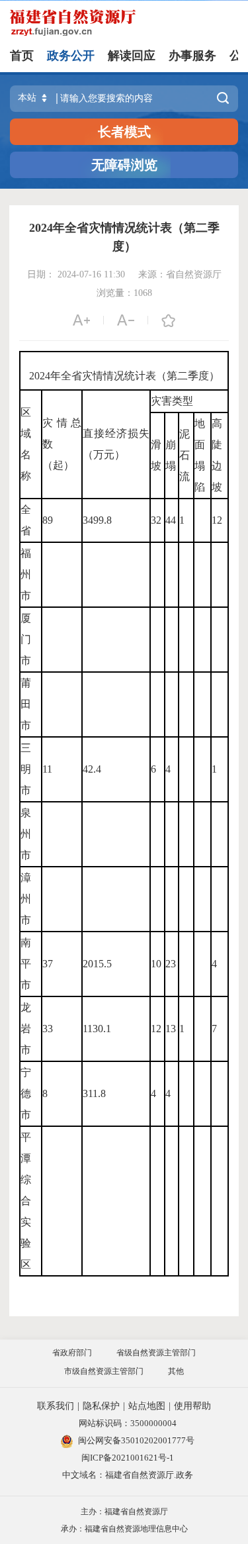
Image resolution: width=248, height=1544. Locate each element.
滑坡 (156, 455)
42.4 (92, 769)
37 (47, 963)
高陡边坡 (217, 455)
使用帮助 (192, 1406)
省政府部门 (72, 1352)
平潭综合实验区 (26, 1201)
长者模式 (124, 131)
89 (47, 520)
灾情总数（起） (62, 444)
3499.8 (97, 520)
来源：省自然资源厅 (180, 274)
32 (156, 520)
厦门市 (26, 639)
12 (217, 520)
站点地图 (146, 1406)
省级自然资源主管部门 (156, 1352)
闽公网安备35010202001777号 (136, 1440)
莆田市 (26, 704)
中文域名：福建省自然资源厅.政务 (127, 1475)
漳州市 (26, 899)
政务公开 (71, 55)
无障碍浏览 (124, 165)
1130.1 (97, 1028)
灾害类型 (172, 401)
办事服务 (192, 55)
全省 (26, 520)
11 (47, 769)
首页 (22, 55)
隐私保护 (101, 1406)
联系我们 (55, 1406)
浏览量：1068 (124, 293)
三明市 (26, 769)
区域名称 (26, 444)
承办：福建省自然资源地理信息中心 (124, 1528)
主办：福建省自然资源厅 (124, 1511)
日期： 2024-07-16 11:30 (76, 274)
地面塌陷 (199, 455)
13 (170, 1028)
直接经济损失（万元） (116, 444)
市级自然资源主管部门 (104, 1371)
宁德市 (26, 1093)
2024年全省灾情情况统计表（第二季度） (124, 237)
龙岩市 (26, 1028)
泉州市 (26, 834)
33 (47, 1028)
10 (156, 963)
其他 (176, 1371)
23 (170, 963)
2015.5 (97, 963)
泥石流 (184, 455)
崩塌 (170, 455)
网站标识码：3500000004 (128, 1423)
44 (170, 520)
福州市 (26, 574)
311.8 (94, 1093)
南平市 (26, 963)
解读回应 (131, 55)
